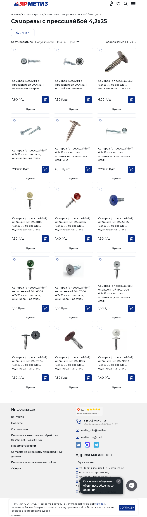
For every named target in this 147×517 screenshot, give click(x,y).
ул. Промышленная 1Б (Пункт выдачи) (101, 467)
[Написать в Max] (87, 445)
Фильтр (23, 33)
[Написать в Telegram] (96, 445)
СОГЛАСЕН (127, 507)
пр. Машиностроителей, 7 (95, 472)
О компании (19, 429)
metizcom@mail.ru (93, 437)
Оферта (16, 468)
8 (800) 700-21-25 (95, 420)
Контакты (17, 417)
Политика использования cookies (33, 462)
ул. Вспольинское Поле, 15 (95, 476)
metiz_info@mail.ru (93, 430)
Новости (17, 423)
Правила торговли (23, 445)
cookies (100, 503)
